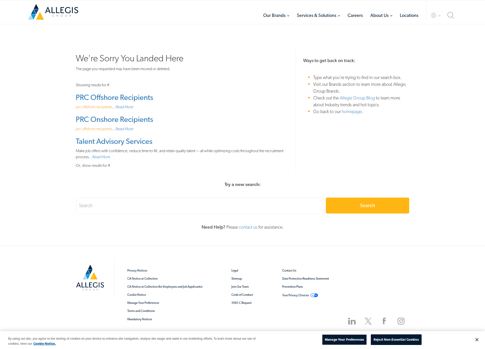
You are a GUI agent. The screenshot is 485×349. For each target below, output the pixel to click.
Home (53, 13)
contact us (248, 227)
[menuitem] (276, 15)
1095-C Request (241, 303)
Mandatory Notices (139, 319)
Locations (409, 15)
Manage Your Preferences (143, 303)
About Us (379, 15)
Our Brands (274, 15)
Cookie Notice (136, 295)
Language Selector (431, 15)
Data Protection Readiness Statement (305, 278)
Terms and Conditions (141, 311)
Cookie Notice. (44, 343)
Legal (234, 270)
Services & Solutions (316, 15)
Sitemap (236, 278)
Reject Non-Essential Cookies (396, 339)
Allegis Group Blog (357, 97)
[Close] (476, 339)
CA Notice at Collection (142, 278)
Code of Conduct (242, 295)
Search (367, 205)
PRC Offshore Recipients (114, 97)
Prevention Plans (292, 286)
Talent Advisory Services (114, 141)
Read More (124, 106)
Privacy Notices (137, 270)
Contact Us (289, 270)
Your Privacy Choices (295, 295)
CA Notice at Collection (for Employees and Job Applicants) (164, 286)
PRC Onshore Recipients (114, 119)
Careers (355, 15)
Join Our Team (240, 286)
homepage (352, 111)
